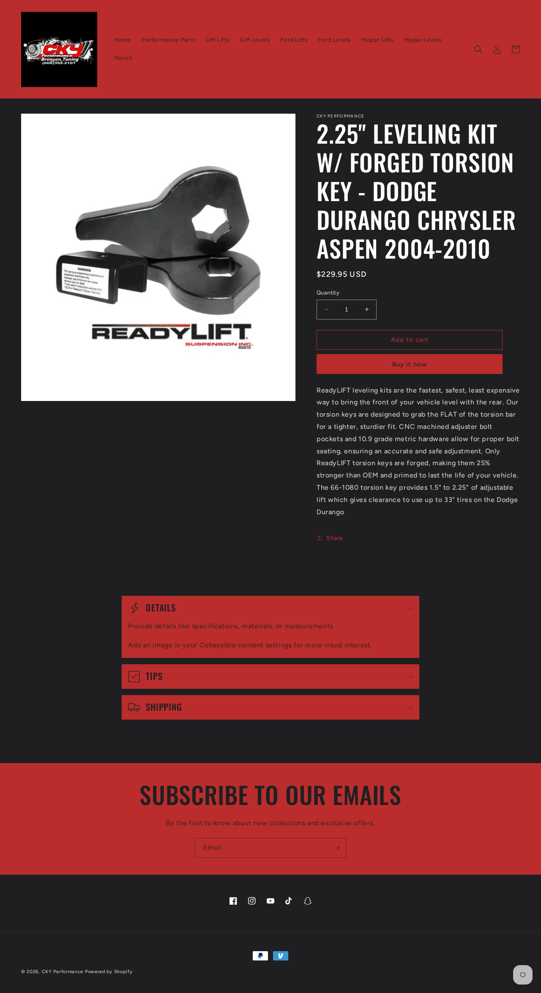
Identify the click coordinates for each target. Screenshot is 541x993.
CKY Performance (63, 971)
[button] (478, 49)
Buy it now (409, 364)
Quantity (328, 292)
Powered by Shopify (109, 971)
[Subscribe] (337, 848)
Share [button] (334, 538)
